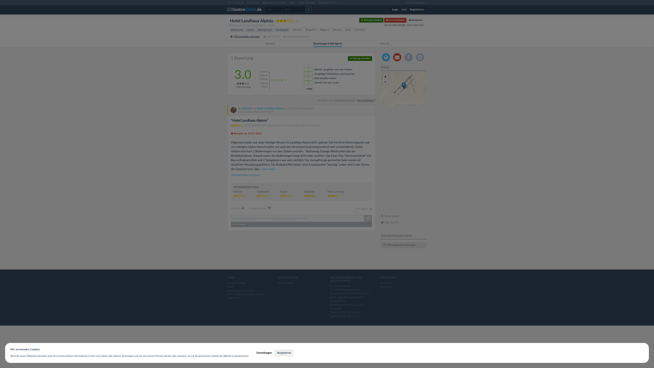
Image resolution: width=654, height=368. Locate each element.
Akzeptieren (284, 353)
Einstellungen (264, 353)
